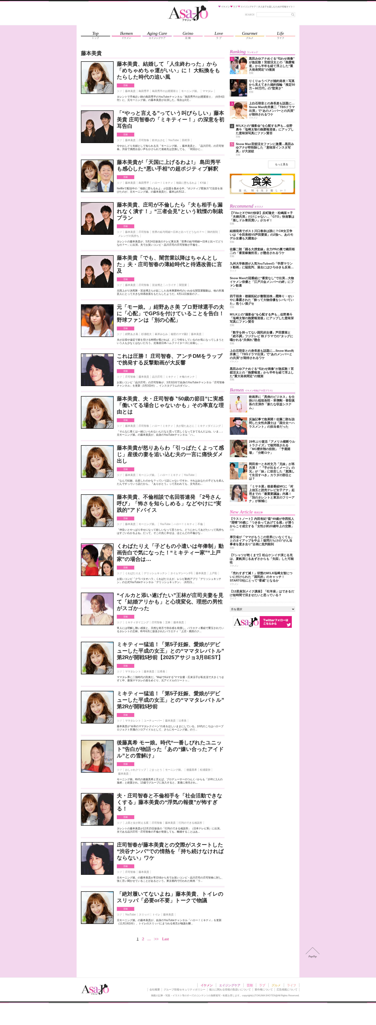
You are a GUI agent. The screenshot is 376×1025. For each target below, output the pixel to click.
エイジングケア (229, 985)
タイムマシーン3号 (181, 573)
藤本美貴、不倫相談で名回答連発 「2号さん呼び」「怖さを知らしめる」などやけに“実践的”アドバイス (169, 503)
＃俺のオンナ (187, 376)
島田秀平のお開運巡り (165, 91)
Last (165, 939)
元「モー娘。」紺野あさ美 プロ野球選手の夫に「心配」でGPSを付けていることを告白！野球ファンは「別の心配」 (170, 313)
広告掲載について (287, 989)
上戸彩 (213, 573)
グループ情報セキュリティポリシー (184, 989)
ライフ (291, 985)
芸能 (125, 85)
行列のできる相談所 (190, 822)
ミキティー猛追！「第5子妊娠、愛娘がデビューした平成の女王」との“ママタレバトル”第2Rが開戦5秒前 (170, 699)
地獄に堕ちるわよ (186, 182)
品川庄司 (157, 376)
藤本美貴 (130, 91)
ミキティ (171, 376)
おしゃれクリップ (135, 769)
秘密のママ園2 (179, 334)
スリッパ (144, 914)
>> (156, 939)
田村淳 (186, 140)
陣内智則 (212, 231)
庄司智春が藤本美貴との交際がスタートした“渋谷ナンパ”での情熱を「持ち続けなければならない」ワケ (170, 851)
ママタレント (133, 671)
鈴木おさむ (158, 140)
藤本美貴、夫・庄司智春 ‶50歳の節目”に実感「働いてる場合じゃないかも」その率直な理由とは (170, 405)
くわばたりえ (133, 573)
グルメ (276, 985)
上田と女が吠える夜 (137, 822)
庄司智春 (144, 140)
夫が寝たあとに (185, 425)
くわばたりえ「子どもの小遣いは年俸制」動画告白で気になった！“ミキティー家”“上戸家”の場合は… (170, 552)
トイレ (156, 914)
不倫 (200, 524)
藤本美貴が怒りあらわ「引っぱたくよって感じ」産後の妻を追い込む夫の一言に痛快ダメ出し (170, 454)
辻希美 (161, 671)
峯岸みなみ (161, 334)
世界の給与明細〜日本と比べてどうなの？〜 (178, 231)
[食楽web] (262, 193)
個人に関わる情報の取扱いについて (230, 989)
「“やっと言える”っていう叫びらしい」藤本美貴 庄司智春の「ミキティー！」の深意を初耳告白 (170, 119)
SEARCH (249, 14)
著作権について (264, 989)
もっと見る (281, 164)
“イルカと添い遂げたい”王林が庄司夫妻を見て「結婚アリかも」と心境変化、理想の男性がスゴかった (170, 601)
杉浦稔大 (146, 334)
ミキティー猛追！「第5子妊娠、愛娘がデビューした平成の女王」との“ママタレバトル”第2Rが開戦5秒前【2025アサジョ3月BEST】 (170, 650)
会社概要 (154, 989)
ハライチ (171, 285)
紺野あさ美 (131, 334)
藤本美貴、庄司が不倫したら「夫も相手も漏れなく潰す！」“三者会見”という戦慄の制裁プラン (170, 211)
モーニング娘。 (190, 91)
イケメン (207, 985)
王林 (167, 622)
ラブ (262, 985)
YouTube (173, 140)
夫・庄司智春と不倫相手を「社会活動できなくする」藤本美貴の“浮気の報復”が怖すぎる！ (169, 802)
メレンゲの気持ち (128, 235)
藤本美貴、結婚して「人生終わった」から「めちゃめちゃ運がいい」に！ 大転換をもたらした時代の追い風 (168, 70)
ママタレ (208, 91)
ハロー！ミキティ (162, 182)
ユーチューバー (153, 720)
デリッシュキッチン (155, 573)
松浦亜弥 (205, 769)
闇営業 (183, 285)
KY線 (203, 182)
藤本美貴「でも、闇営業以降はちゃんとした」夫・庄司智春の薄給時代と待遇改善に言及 (169, 264)
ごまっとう (155, 769)
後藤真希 (191, 769)
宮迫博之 (157, 285)
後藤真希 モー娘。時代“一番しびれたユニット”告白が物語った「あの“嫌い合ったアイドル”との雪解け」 (170, 749)
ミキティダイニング (209, 425)
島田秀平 (144, 91)
